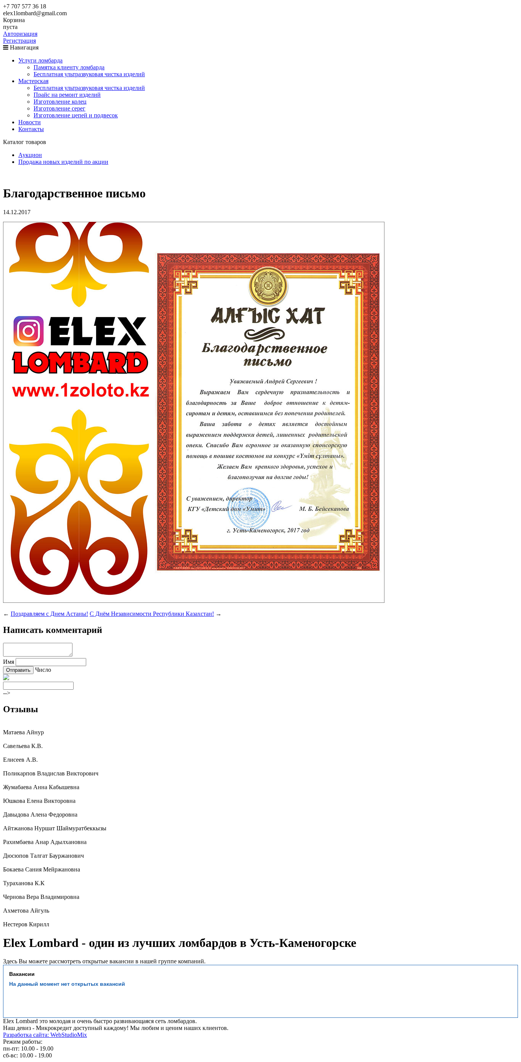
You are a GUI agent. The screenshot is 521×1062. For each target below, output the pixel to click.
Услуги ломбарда (40, 60)
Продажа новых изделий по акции (63, 162)
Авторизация (20, 33)
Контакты (31, 129)
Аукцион (30, 155)
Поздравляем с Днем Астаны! (49, 613)
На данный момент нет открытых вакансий (67, 984)
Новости (29, 122)
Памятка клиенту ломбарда (69, 67)
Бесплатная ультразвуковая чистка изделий (89, 74)
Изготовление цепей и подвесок (76, 115)
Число (43, 669)
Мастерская (33, 81)
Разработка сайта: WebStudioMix (45, 1035)
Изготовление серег (59, 108)
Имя (8, 661)
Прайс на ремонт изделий (67, 94)
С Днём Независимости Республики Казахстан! (152, 613)
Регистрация (19, 40)
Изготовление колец (60, 101)
